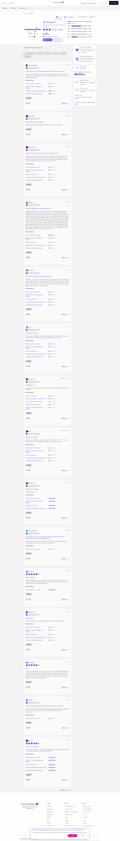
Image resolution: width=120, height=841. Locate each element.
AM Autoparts (49, 22)
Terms (84, 814)
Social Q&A (49, 814)
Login (84, 820)
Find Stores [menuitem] (4, 3)
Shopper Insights (68, 814)
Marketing (67, 822)
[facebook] (75, 74)
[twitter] (77, 74)
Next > (69, 790)
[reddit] (79, 74)
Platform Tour (49, 806)
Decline (82, 835)
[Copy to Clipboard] (84, 75)
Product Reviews (50, 811)
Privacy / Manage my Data (88, 825)
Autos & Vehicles (46, 24)
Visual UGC (49, 817)
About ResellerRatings (87, 808)
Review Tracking (50, 825)
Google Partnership (87, 806)
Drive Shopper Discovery (69, 806)
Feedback (49, 822)
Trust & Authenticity (87, 811)
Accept (72, 835)
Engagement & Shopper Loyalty (71, 811)
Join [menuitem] (102, 3)
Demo (66, 817)
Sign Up (84, 822)
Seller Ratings (49, 808)
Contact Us (85, 817)
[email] (81, 74)
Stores (24, 13)
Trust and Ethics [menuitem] (11, 3)
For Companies (113, 3)
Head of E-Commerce (69, 825)
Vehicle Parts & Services (54, 24)
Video (48, 820)
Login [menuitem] (106, 3)
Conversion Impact (68, 808)
